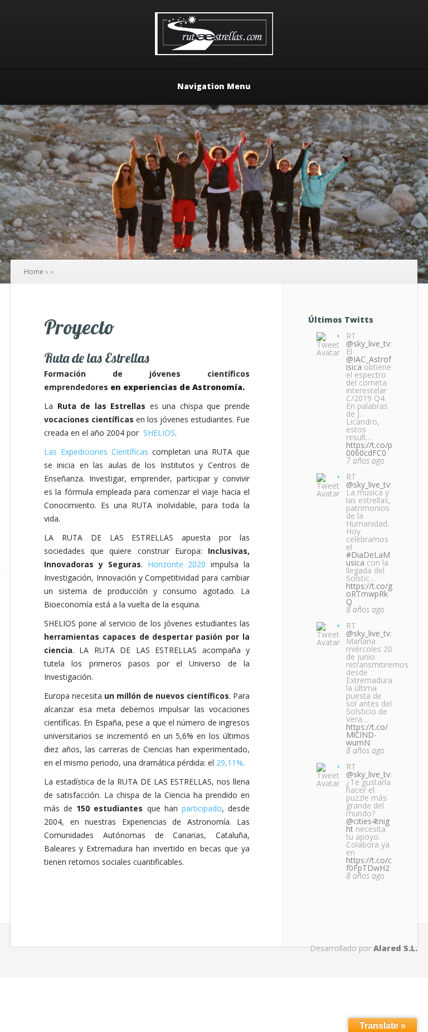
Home (33, 271)
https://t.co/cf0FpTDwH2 (369, 864)
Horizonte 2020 (177, 564)
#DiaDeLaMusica (368, 558)
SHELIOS (159, 432)
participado (202, 808)
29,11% (229, 762)
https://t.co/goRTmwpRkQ (369, 594)
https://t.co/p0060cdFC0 (369, 449)
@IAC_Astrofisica (368, 363)
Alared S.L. (395, 948)
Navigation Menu (214, 86)
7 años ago (365, 460)
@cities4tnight (368, 825)
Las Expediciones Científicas (96, 451)
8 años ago (365, 609)
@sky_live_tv (368, 343)
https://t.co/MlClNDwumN (367, 735)
